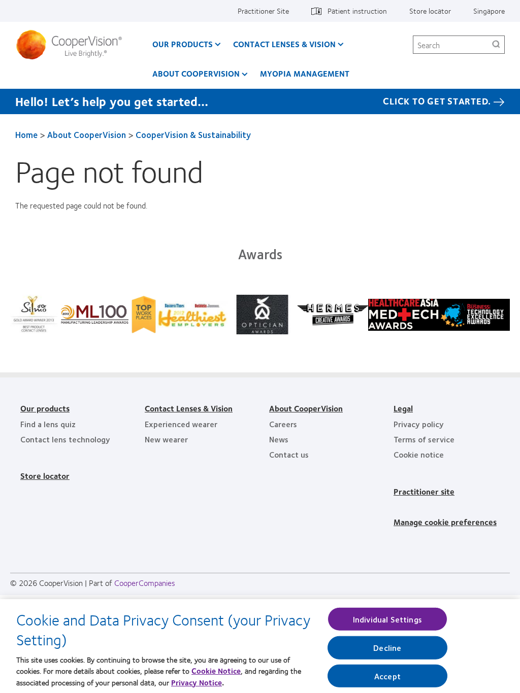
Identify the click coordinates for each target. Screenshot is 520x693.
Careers (283, 424)
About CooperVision (196, 73)
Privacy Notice (196, 682)
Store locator (430, 11)
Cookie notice (419, 454)
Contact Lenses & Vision (284, 44)
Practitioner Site (263, 11)
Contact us (289, 454)
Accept (387, 675)
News (278, 439)
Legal (403, 408)
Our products (45, 408)
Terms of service (424, 439)
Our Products (182, 44)
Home (26, 134)
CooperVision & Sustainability (193, 134)
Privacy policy (419, 424)
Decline (387, 647)
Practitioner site (424, 491)
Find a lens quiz (48, 424)
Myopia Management (304, 73)
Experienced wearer (181, 424)
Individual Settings (387, 619)
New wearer (166, 439)
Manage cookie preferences (445, 521)
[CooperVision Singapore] (73, 44)
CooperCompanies (144, 582)
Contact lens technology (65, 439)
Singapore (489, 11)
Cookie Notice (216, 671)
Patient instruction (357, 11)
